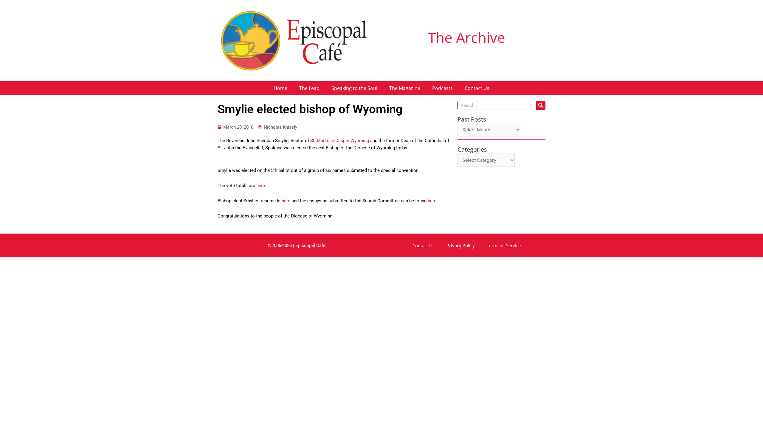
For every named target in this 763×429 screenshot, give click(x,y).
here (260, 185)
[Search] (540, 105)
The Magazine (404, 88)
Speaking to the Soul (354, 88)
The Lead (309, 88)
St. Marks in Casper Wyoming (339, 140)
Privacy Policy (460, 245)
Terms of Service (504, 245)
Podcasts (442, 88)
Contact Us (477, 88)
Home (280, 88)
